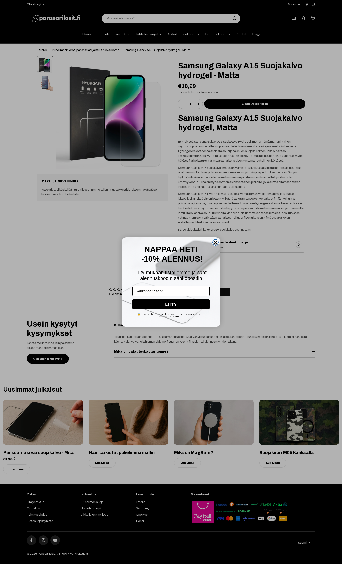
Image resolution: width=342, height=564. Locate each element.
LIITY (171, 304)
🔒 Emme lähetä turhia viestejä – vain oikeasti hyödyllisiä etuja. (171, 315)
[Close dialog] (215, 242)
